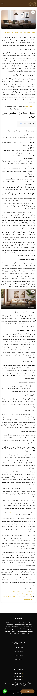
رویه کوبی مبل (19, 659)
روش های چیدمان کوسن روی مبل (22, 591)
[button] (2, 3)
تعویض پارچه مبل (18, 655)
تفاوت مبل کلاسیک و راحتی (24, 594)
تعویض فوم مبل (18, 651)
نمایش (21, 123)
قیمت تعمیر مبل (19, 647)
